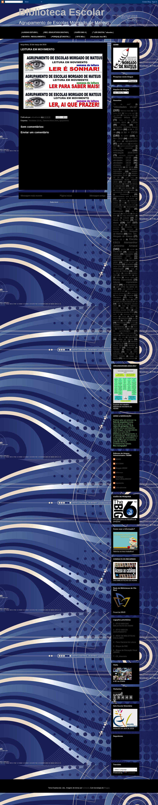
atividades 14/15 (122, 163)
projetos (116, 325)
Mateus (128, 299)
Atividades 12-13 (122, 158)
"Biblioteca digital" (125, 110)
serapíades (130, 348)
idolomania (129, 266)
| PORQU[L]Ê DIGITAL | (60, 37)
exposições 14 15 (119, 260)
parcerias (116, 320)
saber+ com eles (119, 337)
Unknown (119, 473)
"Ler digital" (116, 115)
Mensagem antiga (97, 196)
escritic (132, 249)
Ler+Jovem (119, 295)
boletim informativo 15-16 (125, 174)
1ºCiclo (134, 122)
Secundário (132, 337)
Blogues (115, 169)
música (124, 316)
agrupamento (64, 121)
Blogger (106, 788)
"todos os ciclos (125, 120)
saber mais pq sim (128, 335)
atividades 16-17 (121, 165)
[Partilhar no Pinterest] (66, 117)
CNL (136, 188)
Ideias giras (117, 266)
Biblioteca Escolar (62, 12)
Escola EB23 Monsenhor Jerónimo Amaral (125, 242)
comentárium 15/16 (120, 192)
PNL (125, 320)
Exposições (128, 254)
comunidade (133, 192)
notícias (115, 318)
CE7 (125, 182)
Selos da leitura (125, 339)
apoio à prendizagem (127, 146)
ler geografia (133, 293)
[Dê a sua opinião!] (59, 117)
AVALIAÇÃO (117, 167)
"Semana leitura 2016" (51, 121)
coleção (118, 190)
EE (123, 225)
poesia (134, 320)
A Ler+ (124, 136)
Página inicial (66, 196)
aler (119, 144)
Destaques (118, 211)
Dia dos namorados (127, 216)
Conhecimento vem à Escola (125, 196)
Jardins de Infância (120, 271)
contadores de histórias (126, 198)
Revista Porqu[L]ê (128, 333)
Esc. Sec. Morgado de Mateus (125, 235)
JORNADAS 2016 (125, 275)
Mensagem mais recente (31, 196)
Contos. (124, 200)
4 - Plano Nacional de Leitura (124, 642)
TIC (127, 352)
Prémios (132, 322)
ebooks (115, 225)
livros (131, 297)
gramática (130, 264)
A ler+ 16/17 (132, 139)
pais (134, 318)
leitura (118, 277)
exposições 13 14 (122, 258)
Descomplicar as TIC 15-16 (125, 208)
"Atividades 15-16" (35, 121)
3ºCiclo (119, 129)
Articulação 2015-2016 (125, 153)
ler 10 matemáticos (130, 285)
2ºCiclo (123, 125)
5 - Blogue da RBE (120, 646)
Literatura (117, 297)
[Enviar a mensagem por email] (57, 117)
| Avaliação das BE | (98, 37)
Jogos (126, 273)
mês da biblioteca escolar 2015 (125, 311)
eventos (116, 254)
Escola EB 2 (118, 239)
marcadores (117, 299)
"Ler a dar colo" (130, 113)
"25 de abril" (122, 104)
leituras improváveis (122, 280)
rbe (129, 327)
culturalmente (121, 487)
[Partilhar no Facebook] (64, 117)
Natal (132, 316)
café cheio (130, 177)
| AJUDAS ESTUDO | (29, 32)
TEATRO (116, 350)
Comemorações (129, 190)
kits (136, 275)
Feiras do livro (129, 262)
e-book (126, 218)
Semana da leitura (120, 341)
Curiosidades (117, 207)
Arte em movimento (122, 148)
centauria (86, 788)
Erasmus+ (116, 231)
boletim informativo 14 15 (125, 172)
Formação (117, 264)
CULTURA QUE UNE (128, 205)
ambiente (125, 144)
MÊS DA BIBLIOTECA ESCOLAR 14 (125, 300)
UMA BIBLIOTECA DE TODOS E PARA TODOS (125, 354)
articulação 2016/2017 (126, 155)
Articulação (118, 150)
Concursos (124, 194)
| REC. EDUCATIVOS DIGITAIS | (56, 32)
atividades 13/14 (122, 160)
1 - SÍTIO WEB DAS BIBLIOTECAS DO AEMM (123, 625)
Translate (131, 773)
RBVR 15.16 (121, 329)
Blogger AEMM (121, 468)
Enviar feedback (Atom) (67, 202)
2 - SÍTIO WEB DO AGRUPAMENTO (120, 631)
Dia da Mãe (126, 213)
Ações (119, 141)
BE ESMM (120, 464)
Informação (118, 269)
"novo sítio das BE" (129, 115)
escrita (123, 249)
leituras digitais (130, 277)
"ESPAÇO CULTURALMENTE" (123, 478)
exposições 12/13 (121, 256)
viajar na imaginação (129, 358)
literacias (130, 295)
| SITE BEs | (80, 37)
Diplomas (116, 218)
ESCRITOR (117, 252)
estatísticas (131, 252)
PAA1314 (124, 318)
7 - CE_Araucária (120, 656)
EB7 (129, 222)
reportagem (116, 333)
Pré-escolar (121, 323)
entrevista (130, 229)
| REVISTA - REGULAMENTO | (33, 37)
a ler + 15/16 (129, 132)
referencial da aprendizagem (125, 330)
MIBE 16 (116, 314)
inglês (132, 269)
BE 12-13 (129, 167)
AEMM (118, 459)
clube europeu (126, 188)
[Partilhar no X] (61, 117)
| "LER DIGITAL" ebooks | (102, 32)
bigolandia (120, 483)
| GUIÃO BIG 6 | (80, 32)
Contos (115, 201)
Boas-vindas (125, 169)
